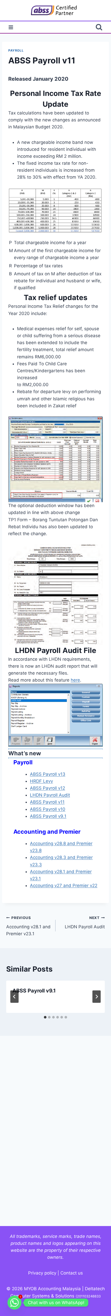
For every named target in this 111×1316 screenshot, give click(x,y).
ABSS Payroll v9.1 (48, 816)
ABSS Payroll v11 (47, 802)
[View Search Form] (99, 27)
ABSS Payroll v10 (47, 809)
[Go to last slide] (14, 996)
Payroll (15, 50)
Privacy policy (42, 1273)
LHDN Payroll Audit (50, 795)
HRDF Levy (41, 781)
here (75, 680)
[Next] (96, 996)
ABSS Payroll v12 (47, 788)
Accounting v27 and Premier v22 (63, 885)
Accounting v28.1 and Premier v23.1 (28, 926)
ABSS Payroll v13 (47, 774)
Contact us (71, 1273)
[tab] (45, 1017)
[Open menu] (11, 27)
